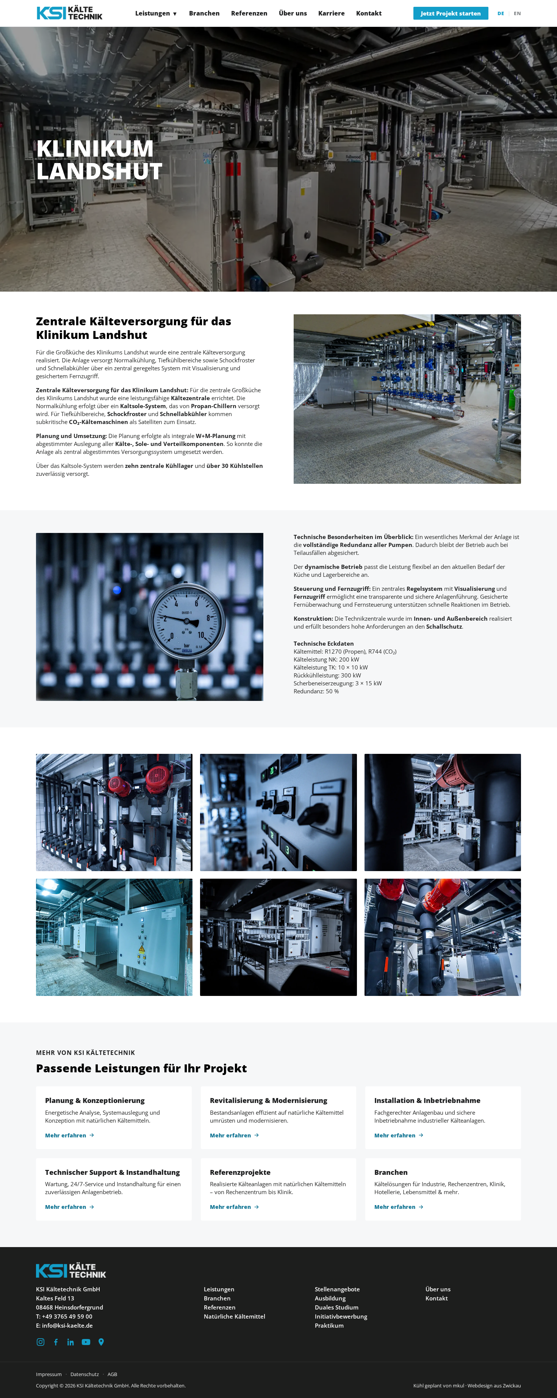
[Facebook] (55, 1342)
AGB (112, 1374)
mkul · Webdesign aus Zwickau (487, 1385)
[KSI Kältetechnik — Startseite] (69, 13)
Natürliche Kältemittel (234, 1316)
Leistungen (156, 13)
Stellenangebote (337, 1289)
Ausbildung (330, 1298)
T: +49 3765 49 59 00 (64, 1316)
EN (517, 13)
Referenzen (249, 13)
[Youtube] (86, 1342)
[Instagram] (40, 1342)
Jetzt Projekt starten (451, 13)
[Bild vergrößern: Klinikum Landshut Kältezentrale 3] (278, 937)
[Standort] (101, 1342)
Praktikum (329, 1325)
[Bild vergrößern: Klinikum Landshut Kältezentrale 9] (114, 937)
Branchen (204, 13)
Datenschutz (84, 1374)
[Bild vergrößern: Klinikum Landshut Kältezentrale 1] (443, 937)
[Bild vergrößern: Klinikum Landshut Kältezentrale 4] (278, 812)
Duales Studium (336, 1307)
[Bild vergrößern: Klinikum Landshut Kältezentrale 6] (443, 812)
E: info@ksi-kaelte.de (64, 1325)
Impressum (49, 1374)
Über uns (293, 13)
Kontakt (369, 13)
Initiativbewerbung (341, 1316)
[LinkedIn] (70, 1342)
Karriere (331, 13)
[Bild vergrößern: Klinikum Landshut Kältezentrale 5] (114, 812)
